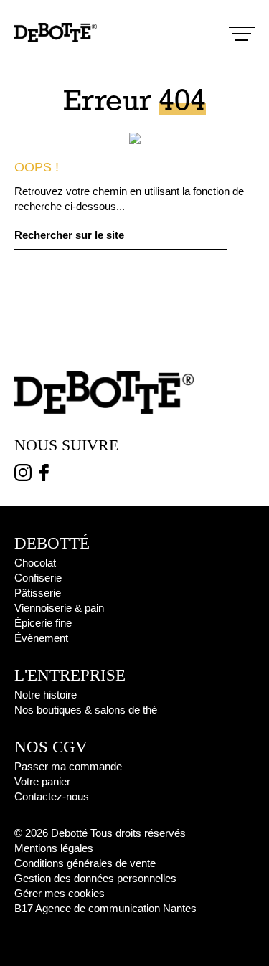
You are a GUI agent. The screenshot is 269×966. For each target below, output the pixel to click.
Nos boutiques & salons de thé (85, 710)
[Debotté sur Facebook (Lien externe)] (43, 475)
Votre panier (42, 781)
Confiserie (38, 578)
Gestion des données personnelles (95, 878)
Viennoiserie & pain (59, 608)
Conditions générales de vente (85, 863)
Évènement (41, 638)
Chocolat (35, 563)
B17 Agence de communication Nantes (105, 908)
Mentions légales (53, 848)
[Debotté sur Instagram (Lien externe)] (23, 475)
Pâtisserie (37, 593)
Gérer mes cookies (59, 893)
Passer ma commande (68, 766)
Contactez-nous (51, 796)
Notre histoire (45, 694)
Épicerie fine (43, 623)
